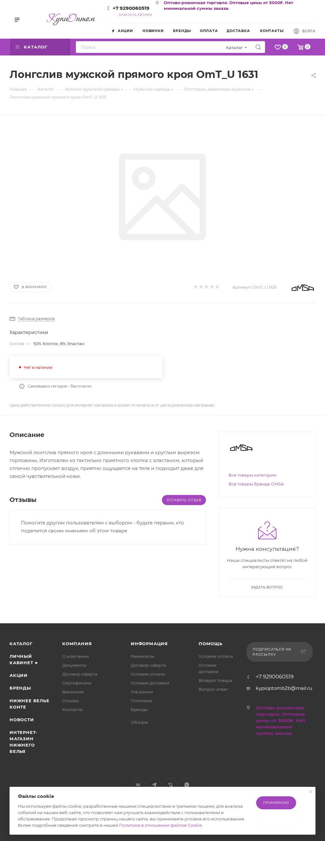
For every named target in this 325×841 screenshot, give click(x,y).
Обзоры (139, 722)
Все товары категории (252, 475)
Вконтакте (138, 785)
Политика (141, 700)
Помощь (210, 643)
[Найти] (258, 47)
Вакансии (73, 691)
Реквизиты (142, 656)
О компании (75, 656)
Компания (77, 643)
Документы (74, 665)
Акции (19, 675)
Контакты (72, 709)
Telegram (154, 785)
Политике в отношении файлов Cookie (160, 825)
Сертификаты (76, 682)
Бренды (20, 687)
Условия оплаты (148, 674)
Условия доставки (150, 682)
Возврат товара (215, 680)
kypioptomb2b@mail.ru (284, 688)
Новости (22, 719)
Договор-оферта (79, 674)
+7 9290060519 (131, 8)
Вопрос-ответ (213, 689)
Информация (149, 643)
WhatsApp (187, 785)
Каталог (21, 643)
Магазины (142, 691)
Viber (170, 785)
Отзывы (70, 700)
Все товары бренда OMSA (256, 483)
